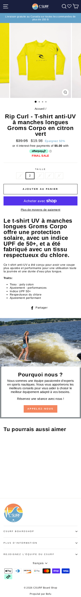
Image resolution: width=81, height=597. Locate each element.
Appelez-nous (40, 408)
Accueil (39, 108)
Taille (40, 169)
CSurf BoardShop (19, 531)
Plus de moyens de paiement (40, 209)
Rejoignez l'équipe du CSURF (29, 554)
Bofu (48, 593)
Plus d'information (20, 543)
